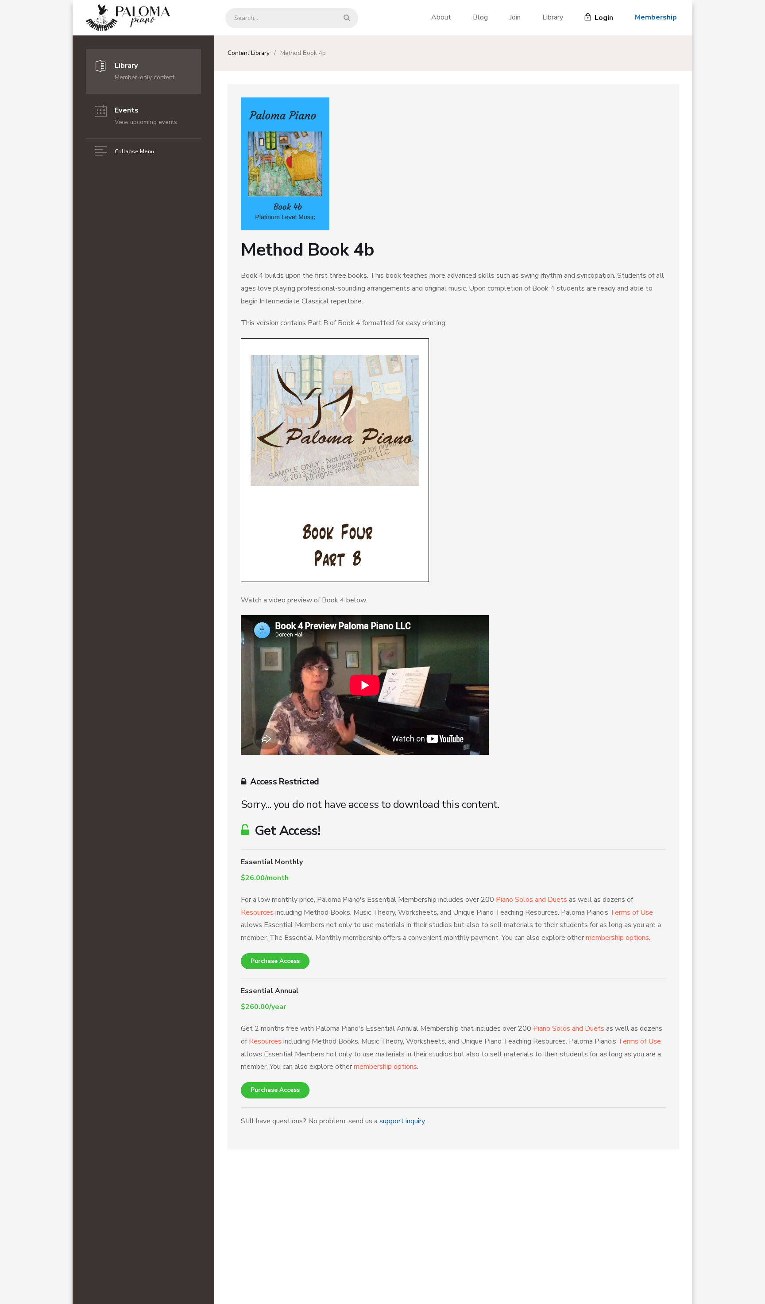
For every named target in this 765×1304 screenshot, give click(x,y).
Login (603, 18)
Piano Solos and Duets (531, 899)
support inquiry (402, 1121)
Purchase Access (275, 961)
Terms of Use (631, 912)
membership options (617, 938)
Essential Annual (270, 991)
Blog (480, 17)
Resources (257, 912)
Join (515, 17)
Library (552, 17)
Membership (656, 17)
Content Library (249, 53)
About (441, 17)
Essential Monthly (272, 862)
